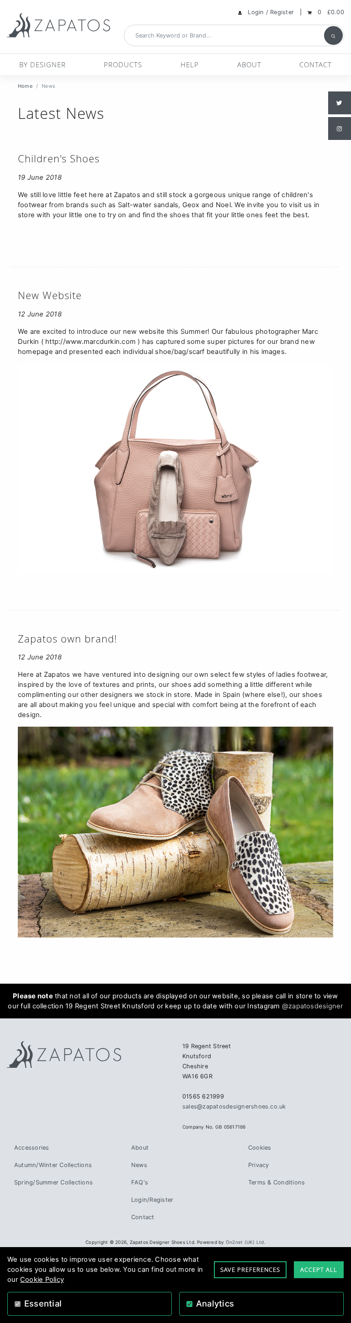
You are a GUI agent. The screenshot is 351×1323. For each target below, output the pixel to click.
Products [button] (123, 64)
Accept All (318, 1269)
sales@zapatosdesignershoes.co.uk (234, 1106)
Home (25, 86)
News (139, 1165)
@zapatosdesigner (312, 1006)
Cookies (259, 1147)
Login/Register (152, 1199)
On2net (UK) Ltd (245, 1242)
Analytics (215, 1303)
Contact (315, 64)
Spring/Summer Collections (53, 1182)
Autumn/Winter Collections (53, 1165)
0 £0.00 (331, 12)
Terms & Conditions (276, 1182)
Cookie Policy (42, 1279)
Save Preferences (250, 1269)
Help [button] (190, 64)
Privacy (258, 1165)
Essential (43, 1303)
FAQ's (139, 1182)
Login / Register (271, 12)
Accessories (31, 1147)
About (249, 64)
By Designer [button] (42, 64)
